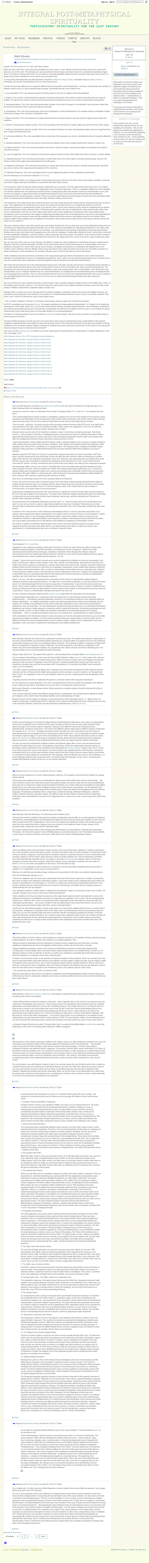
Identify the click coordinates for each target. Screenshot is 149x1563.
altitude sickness (96, 80)
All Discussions (9, 47)
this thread (80, 704)
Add (109, 48)
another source (55, 594)
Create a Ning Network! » (126, 74)
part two (91, 1024)
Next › (43, 1536)
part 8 (40, 875)
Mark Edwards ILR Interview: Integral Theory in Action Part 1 (27, 339)
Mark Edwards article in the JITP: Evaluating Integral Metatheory (29, 336)
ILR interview (69, 859)
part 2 (79, 658)
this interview (30, 731)
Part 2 (83, 411)
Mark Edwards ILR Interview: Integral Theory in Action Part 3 (27, 346)
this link (37, 304)
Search (146, 2)
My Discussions (23, 47)
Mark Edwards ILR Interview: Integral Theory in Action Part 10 (28, 368)
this (97, 748)
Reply (15, 534)
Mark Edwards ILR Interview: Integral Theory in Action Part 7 (27, 358)
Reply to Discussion (12, 1532)
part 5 (96, 1430)
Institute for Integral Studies (63, 80)
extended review (25, 331)
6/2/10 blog (44, 176)
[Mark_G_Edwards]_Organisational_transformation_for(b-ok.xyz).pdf (31, 388)
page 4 (90, 469)
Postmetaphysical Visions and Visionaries (79, 59)
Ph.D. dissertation (32, 544)
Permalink (14, 402)
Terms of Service (137, 1550)
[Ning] (6, 2)
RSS (5, 1543)
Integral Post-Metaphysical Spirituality (74, 17)
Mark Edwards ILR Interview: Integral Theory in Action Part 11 (28, 371)
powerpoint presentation (49, 406)
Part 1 (74, 411)
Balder (123, 66)
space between (75, 748)
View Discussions (24, 62)
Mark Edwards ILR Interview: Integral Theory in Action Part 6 (27, 355)
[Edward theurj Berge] (8, 63)
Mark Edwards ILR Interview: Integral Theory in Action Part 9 (27, 365)
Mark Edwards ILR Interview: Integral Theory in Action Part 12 (28, 374)
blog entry (48, 314)
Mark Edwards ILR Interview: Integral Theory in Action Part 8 (27, 361)
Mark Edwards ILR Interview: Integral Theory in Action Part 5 (27, 352)
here (27, 67)
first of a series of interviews (40, 994)
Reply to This (10, 391)
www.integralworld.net (94, 654)
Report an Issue (119, 1550)
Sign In (112, 2)
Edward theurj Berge (31, 59)
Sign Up (104, 2)
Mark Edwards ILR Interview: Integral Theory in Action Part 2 (27, 343)
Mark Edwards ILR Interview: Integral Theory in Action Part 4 (27, 349)
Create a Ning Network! (23, 2)
